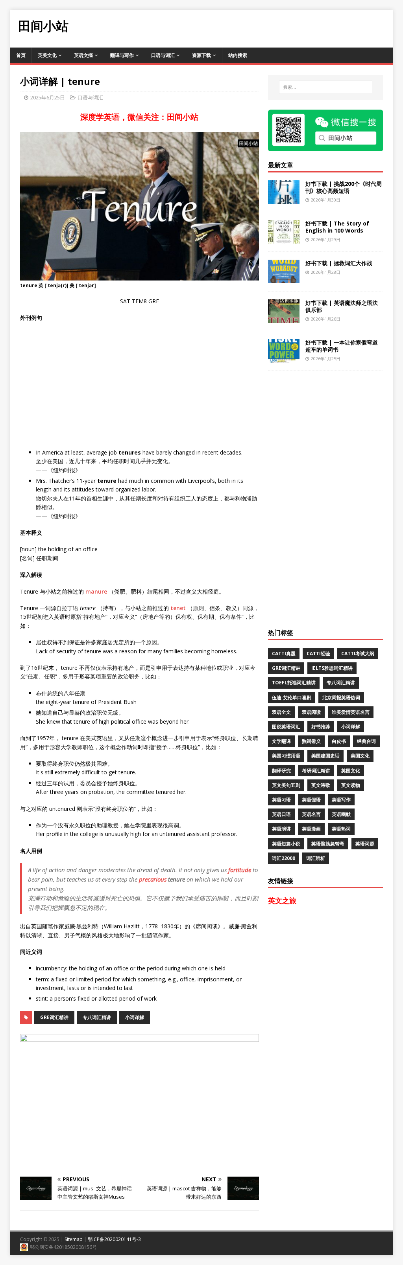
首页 (21, 55)
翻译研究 (281, 770)
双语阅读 (311, 712)
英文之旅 (282, 900)
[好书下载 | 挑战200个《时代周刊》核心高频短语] (283, 199)
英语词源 (364, 843)
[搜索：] (325, 87)
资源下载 (201, 55)
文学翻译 (281, 741)
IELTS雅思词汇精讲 (332, 668)
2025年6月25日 (47, 97)
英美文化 (47, 55)
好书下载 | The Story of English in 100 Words (337, 227)
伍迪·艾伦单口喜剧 (291, 697)
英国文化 (350, 770)
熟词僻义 (311, 741)
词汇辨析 (315, 858)
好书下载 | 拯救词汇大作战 (338, 263)
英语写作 (341, 799)
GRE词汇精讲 (54, 1017)
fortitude (239, 870)
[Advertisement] (249, 27)
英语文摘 (83, 55)
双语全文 (281, 712)
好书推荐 (320, 726)
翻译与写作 (122, 55)
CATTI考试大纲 (357, 653)
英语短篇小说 (286, 843)
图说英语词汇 (286, 726)
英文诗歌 (320, 785)
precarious (152, 879)
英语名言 (311, 814)
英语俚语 (311, 799)
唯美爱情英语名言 (351, 712)
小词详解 (134, 1017)
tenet (178, 608)
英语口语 (281, 814)
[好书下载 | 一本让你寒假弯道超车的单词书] (283, 358)
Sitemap (74, 1239)
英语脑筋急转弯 (327, 843)
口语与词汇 (163, 55)
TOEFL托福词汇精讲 (294, 682)
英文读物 (350, 785)
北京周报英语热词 (341, 697)
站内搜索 (237, 55)
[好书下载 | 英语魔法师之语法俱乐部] (283, 318)
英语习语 (281, 799)
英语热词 (341, 828)
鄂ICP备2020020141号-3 (114, 1239)
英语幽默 (341, 814)
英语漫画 (311, 828)
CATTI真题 (284, 653)
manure (96, 591)
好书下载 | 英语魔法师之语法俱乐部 (341, 306)
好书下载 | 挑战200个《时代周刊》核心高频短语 (343, 187)
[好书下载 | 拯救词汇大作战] (283, 278)
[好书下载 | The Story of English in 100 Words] (283, 239)
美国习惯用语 (286, 755)
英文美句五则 (286, 785)
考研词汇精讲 (316, 770)
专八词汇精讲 (97, 1017)
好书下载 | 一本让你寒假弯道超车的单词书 (341, 346)
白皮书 (339, 741)
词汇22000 (283, 858)
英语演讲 (281, 828)
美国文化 (360, 755)
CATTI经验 (318, 653)
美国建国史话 (325, 755)
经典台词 (366, 741)
